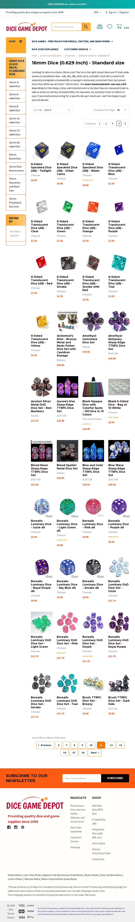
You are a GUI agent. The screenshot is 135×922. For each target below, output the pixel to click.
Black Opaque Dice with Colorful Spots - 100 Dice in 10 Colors (93, 408)
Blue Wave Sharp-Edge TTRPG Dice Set (116, 470)
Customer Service (76, 49)
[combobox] (71, 27)
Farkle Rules (14, 875)
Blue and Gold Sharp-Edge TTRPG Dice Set (92, 470)
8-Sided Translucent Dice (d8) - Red (41, 280)
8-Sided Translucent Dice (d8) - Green (65, 226)
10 (91, 745)
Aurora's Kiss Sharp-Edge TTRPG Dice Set (66, 406)
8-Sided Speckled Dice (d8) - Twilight (41, 167)
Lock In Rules (15, 879)
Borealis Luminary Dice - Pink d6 (92, 524)
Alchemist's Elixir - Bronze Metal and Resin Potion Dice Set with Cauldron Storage (67, 345)
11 (101, 745)
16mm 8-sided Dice (14, 108)
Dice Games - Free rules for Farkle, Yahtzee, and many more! (71, 41)
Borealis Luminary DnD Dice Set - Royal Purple (118, 641)
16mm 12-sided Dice (14, 132)
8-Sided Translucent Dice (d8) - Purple (116, 226)
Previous (45, 745)
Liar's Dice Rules (32, 875)
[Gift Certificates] (100, 26)
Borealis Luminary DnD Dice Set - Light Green (41, 641)
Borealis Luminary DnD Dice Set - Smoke (41, 702)
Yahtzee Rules (32, 879)
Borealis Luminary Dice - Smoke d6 (92, 584)
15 (73, 752)
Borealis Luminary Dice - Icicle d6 (41, 524)
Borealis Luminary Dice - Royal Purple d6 (41, 586)
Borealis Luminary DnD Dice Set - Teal (67, 701)
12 (111, 745)
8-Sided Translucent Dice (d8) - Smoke (65, 281)
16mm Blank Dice (15, 156)
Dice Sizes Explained (45, 49)
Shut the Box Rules (111, 875)
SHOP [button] (12, 41)
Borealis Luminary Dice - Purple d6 (118, 524)
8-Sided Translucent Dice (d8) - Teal (116, 281)
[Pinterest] (23, 827)
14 (64, 752)
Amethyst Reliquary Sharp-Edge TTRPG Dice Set (116, 342)
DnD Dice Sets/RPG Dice (97, 809)
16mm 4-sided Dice (14, 84)
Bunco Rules (92, 875)
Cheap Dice (98, 859)
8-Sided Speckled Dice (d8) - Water (92, 167)
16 (83, 752)
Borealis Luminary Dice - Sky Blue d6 (67, 584)
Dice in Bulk (98, 843)
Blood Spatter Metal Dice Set (67, 467)
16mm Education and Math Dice (14, 184)
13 (120, 745)
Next (94, 752)
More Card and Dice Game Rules (59, 879)
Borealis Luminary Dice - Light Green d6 (67, 525)
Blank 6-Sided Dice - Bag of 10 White (118, 405)
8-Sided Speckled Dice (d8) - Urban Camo (67, 169)
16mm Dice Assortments (16, 168)
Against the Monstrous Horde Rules (63, 875)
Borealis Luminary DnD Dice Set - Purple (92, 641)
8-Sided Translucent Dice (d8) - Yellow (39, 340)
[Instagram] (16, 827)
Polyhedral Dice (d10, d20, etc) (98, 833)
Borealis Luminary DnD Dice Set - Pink (67, 640)
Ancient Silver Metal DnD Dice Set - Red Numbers (41, 406)
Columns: (90, 123)
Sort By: (38, 110)
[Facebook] (9, 827)
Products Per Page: (104, 110)
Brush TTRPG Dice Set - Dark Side (119, 701)
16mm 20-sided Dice (14, 144)
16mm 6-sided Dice (14, 96)
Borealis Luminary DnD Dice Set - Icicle (118, 586)
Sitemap (75, 847)
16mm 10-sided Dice (14, 120)
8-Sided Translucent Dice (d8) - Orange (90, 226)
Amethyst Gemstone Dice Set (89, 339)
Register (124, 12)
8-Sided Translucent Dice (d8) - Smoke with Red (90, 283)
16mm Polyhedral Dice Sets (15, 202)
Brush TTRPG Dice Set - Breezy (91, 701)
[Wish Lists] (110, 26)
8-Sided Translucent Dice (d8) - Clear (39, 226)
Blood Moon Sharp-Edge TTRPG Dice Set (39, 470)
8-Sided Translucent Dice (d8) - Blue (116, 169)
